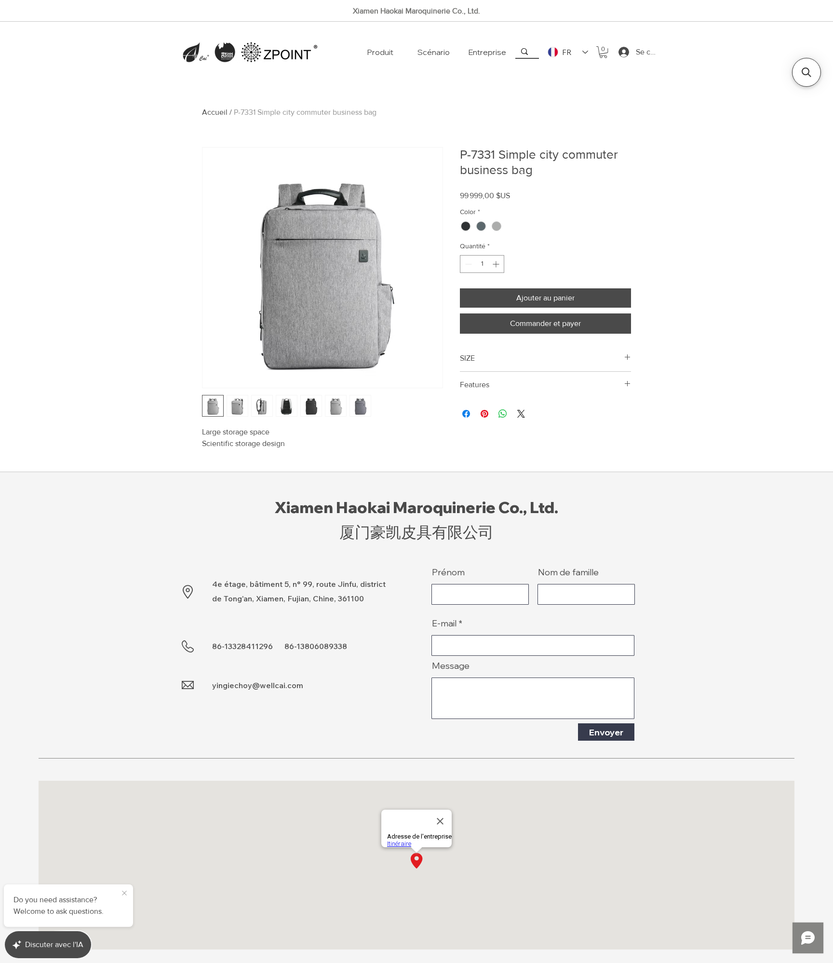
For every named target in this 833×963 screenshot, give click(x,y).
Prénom (448, 572)
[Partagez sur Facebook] (466, 414)
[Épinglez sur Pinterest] (484, 414)
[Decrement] (467, 264)
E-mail (444, 623)
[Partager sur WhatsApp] (503, 414)
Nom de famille (568, 572)
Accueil (215, 112)
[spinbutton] (482, 264)
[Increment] (497, 264)
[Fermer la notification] (124, 893)
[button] (603, 52)
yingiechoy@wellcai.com (257, 685)
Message (451, 666)
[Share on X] (521, 414)
